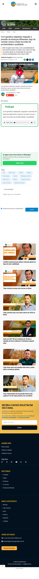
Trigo (3, 172)
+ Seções (5, 521)
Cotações (5, 474)
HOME (3, 28)
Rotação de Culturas (19, 182)
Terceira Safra (5, 179)
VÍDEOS (10, 28)
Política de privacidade (14, 564)
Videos (5, 478)
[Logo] (19, 4)
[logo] (6, 553)
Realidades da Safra (26, 176)
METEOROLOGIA (26, 28)
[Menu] (3, 4)
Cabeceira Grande (25, 179)
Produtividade (5, 176)
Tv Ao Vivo (6, 484)
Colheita (21, 172)
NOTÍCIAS (17, 28)
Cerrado (15, 176)
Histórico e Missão (6, 450)
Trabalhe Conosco (6, 453)
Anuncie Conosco (9, 548)
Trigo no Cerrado (6, 182)
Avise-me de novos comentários (13, 208)
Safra (4, 511)
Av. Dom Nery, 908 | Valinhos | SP (12, 538)
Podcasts (5, 481)
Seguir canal (19, 163)
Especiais (5, 518)
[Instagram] (12, 462)
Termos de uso (27, 564)
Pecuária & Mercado (8, 488)
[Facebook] (30, 60)
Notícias (5, 504)
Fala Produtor (7, 508)
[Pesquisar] (36, 4)
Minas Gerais (12, 172)
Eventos (5, 514)
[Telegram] (26, 462)
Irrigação (29, 172)
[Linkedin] (33, 60)
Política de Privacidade (23, 417)
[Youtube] (16, 462)
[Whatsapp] (25, 60)
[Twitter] (27, 60)
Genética (15, 179)
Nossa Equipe (5, 446)
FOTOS (35, 28)
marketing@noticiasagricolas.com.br (13, 541)
